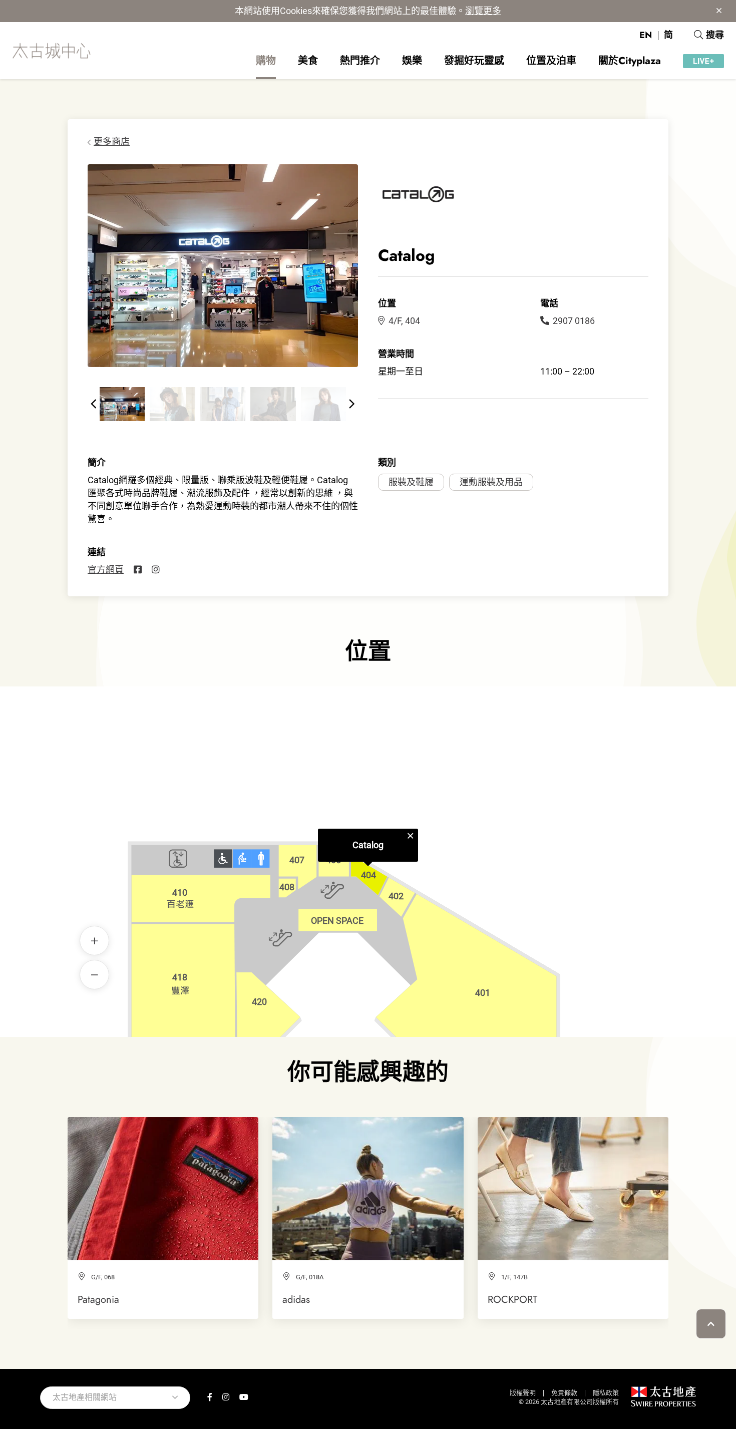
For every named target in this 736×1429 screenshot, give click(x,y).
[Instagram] (156, 569)
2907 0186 (574, 320)
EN (645, 35)
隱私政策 (606, 1392)
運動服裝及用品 (491, 482)
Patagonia (98, 1299)
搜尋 (715, 35)
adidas (296, 1299)
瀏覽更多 (483, 11)
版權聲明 (523, 1392)
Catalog (368, 845)
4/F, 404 (404, 320)
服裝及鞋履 (411, 482)
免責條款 (564, 1392)
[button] (94, 404)
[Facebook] (138, 569)
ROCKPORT (512, 1299)
